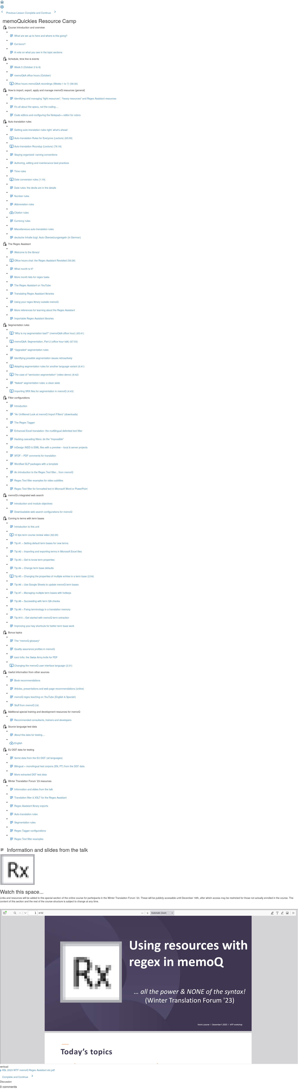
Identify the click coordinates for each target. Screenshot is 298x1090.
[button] (2, 3)
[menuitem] (2, 8)
